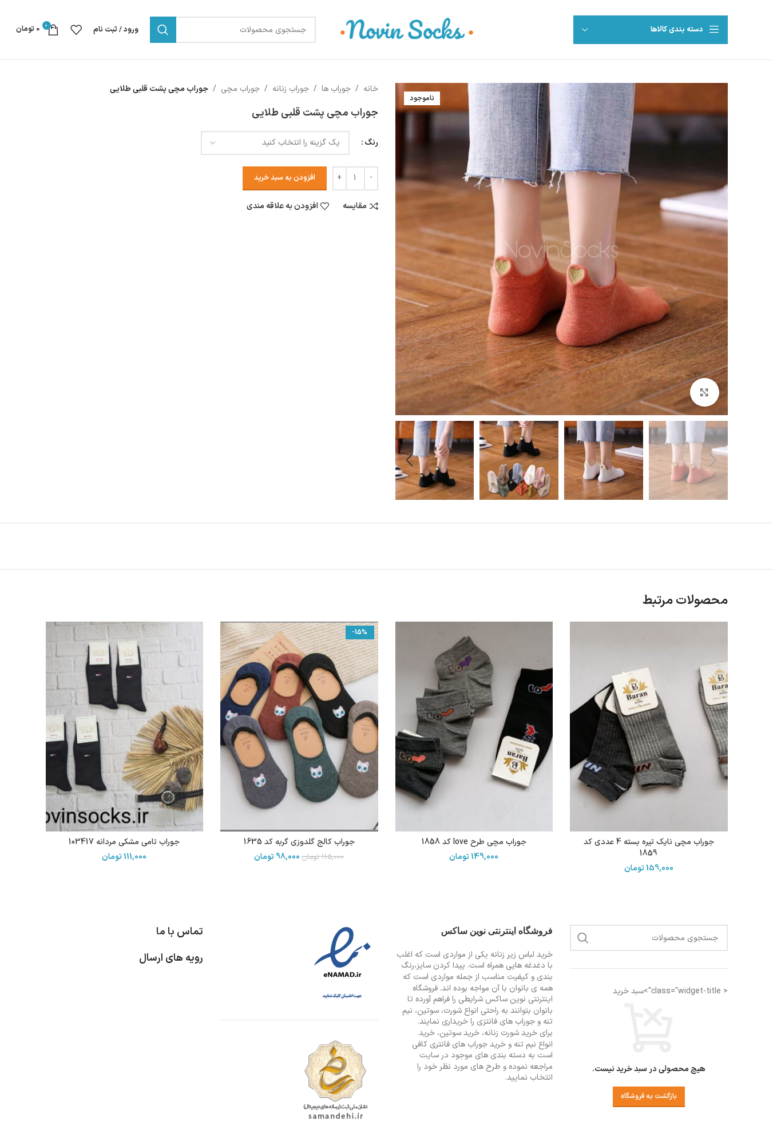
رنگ (371, 143)
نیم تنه (525, 1044)
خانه (370, 89)
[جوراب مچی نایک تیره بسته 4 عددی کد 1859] (649, 726)
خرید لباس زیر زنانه (521, 955)
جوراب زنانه (290, 89)
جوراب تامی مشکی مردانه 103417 (124, 842)
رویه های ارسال (171, 958)
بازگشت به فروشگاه (649, 1096)
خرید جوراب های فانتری (468, 1044)
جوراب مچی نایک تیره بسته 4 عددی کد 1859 (649, 848)
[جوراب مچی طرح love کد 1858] (474, 726)
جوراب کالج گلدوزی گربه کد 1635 (299, 842)
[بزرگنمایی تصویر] (704, 392)
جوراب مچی (240, 89)
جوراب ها (336, 89)
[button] (713, 460)
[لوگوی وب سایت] (407, 29)
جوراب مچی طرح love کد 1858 (474, 842)
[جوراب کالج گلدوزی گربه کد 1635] (299, 726)
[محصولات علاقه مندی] (76, 29)
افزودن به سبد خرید (284, 178)
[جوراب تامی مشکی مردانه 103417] (125, 726)
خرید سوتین (459, 1033)
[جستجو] (163, 30)
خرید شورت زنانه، (509, 1033)
